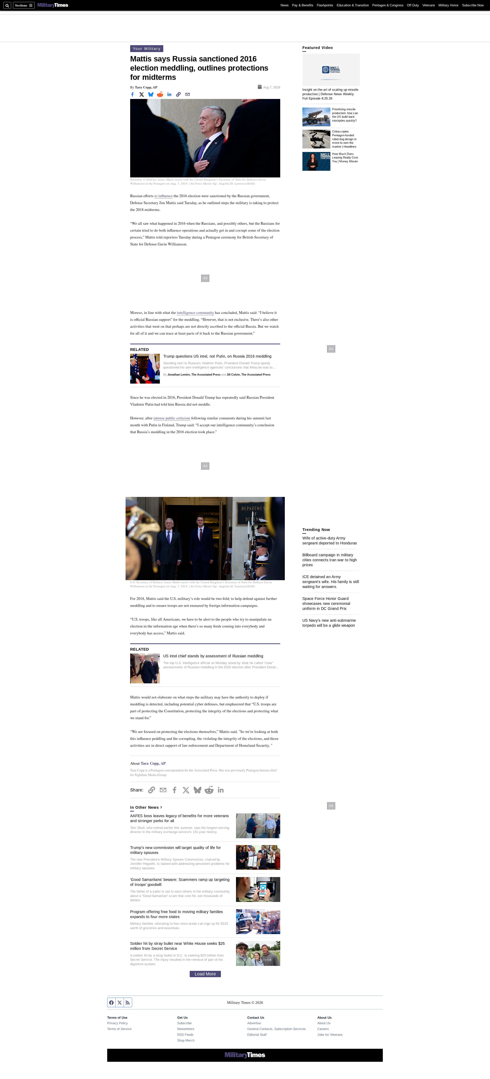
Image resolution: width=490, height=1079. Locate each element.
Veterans (428, 5)
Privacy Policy (117, 1023)
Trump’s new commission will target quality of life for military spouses (175, 850)
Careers (323, 1029)
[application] (331, 70)
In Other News (144, 807)
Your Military (147, 49)
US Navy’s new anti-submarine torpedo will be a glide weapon (329, 622)
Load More (205, 973)
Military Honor (449, 5)
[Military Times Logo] (53, 5)
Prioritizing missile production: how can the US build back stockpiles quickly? (345, 115)
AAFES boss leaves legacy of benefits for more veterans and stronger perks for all (179, 818)
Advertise (254, 1023)
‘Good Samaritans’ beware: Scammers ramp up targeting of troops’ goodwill (179, 882)
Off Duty (413, 5)
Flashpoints (325, 5)
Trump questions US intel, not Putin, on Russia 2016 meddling (217, 356)
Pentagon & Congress (387, 5)
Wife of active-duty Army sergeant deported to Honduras (329, 540)
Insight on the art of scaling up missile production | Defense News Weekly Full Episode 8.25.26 (330, 94)
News (285, 5)
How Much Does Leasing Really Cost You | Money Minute (345, 157)
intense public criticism (172, 418)
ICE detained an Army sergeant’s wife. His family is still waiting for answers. (330, 582)
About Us (324, 1023)
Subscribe (184, 1023)
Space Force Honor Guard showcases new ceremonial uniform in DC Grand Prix (326, 603)
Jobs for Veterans (330, 1035)
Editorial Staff (257, 1035)
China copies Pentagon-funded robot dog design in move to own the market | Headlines (344, 139)
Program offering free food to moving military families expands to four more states (176, 914)
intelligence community (195, 312)
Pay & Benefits (302, 5)
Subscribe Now (473, 5)
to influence (163, 195)
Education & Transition (353, 5)
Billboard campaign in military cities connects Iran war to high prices (329, 560)
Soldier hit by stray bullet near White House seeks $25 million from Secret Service (177, 946)
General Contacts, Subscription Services (276, 1029)
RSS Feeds (185, 1035)
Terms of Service (119, 1029)
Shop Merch (185, 1040)
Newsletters (185, 1029)
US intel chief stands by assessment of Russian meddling (213, 656)
